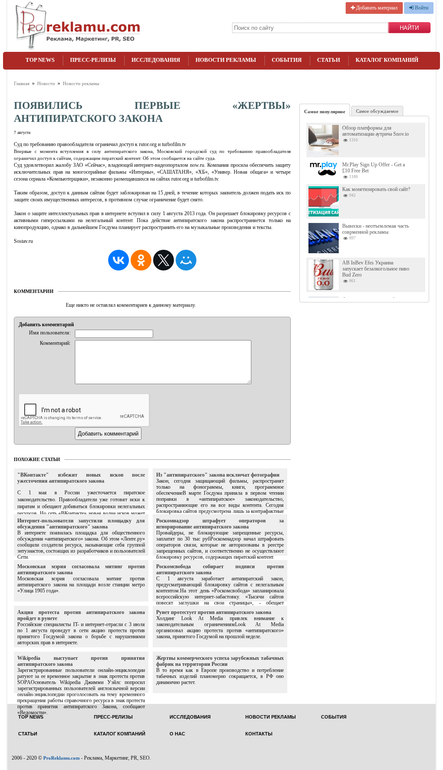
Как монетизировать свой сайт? (376, 189)
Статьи (328, 60)
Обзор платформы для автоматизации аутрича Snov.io (375, 131)
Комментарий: (55, 343)
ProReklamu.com (61, 757)
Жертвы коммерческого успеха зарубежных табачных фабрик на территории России (220, 661)
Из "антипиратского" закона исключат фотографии (217, 475)
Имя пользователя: (50, 333)
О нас (177, 734)
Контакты (259, 734)
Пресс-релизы (93, 60)
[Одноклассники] (141, 260)
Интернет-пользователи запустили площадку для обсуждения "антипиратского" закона (81, 524)
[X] (163, 260)
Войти (421, 8)
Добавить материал (376, 8)
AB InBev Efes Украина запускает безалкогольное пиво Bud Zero (375, 269)
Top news (40, 60)
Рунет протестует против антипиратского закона (213, 612)
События (287, 60)
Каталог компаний (387, 60)
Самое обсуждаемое (377, 111)
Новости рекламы (226, 60)
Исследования (156, 60)
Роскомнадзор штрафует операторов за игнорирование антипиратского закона (220, 524)
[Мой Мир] (186, 260)
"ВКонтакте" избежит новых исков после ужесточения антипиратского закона (81, 478)
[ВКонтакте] (118, 260)
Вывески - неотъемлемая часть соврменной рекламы (375, 229)
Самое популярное (324, 111)
